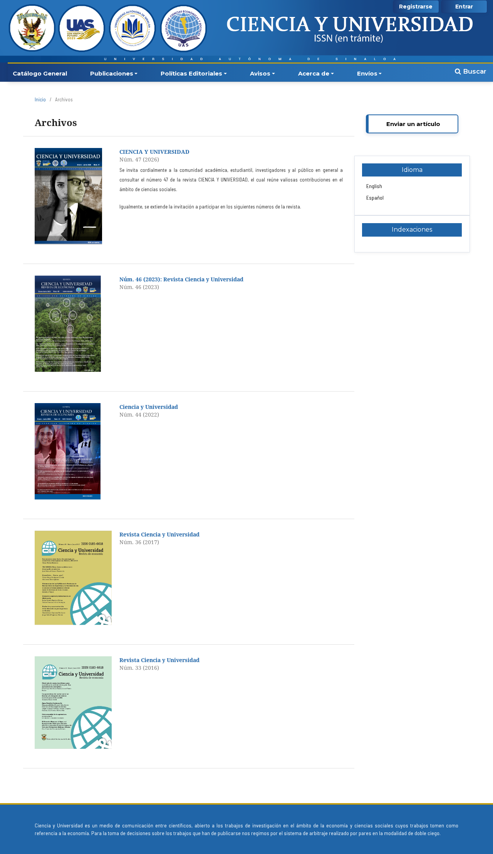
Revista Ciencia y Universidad (159, 534)
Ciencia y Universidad (148, 406)
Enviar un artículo (413, 124)
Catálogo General (40, 73)
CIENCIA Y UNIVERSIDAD (154, 151)
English (374, 186)
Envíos (367, 73)
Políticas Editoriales (191, 73)
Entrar (464, 6)
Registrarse (416, 6)
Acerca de (313, 73)
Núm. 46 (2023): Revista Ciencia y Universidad (181, 279)
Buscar (473, 71)
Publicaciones (111, 73)
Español (375, 197)
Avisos (260, 73)
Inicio (40, 99)
